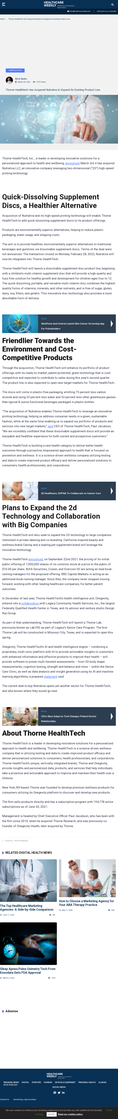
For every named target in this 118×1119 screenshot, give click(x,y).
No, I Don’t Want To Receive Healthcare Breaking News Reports (59, 73)
